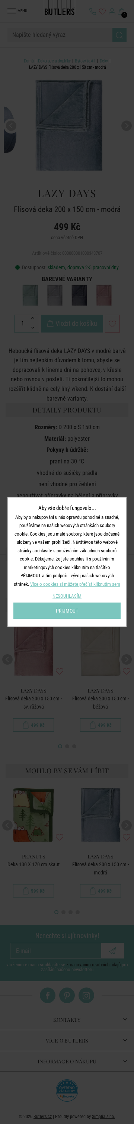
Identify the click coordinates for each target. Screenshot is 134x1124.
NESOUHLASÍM (67, 596)
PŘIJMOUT (67, 611)
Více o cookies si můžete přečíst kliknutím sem (75, 584)
